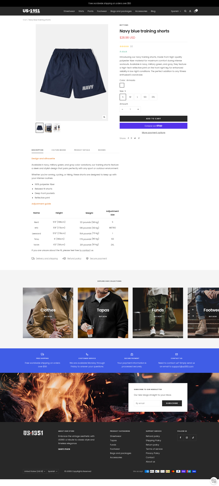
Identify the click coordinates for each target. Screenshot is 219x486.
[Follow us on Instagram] (187, 437)
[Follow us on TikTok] (193, 437)
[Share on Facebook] (128, 138)
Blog (153, 11)
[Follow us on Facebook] (180, 437)
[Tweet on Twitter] (135, 138)
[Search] (185, 11)
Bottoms (124, 25)
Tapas (113, 440)
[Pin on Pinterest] (131, 138)
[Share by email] (138, 138)
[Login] (190, 11)
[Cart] (195, 11)
